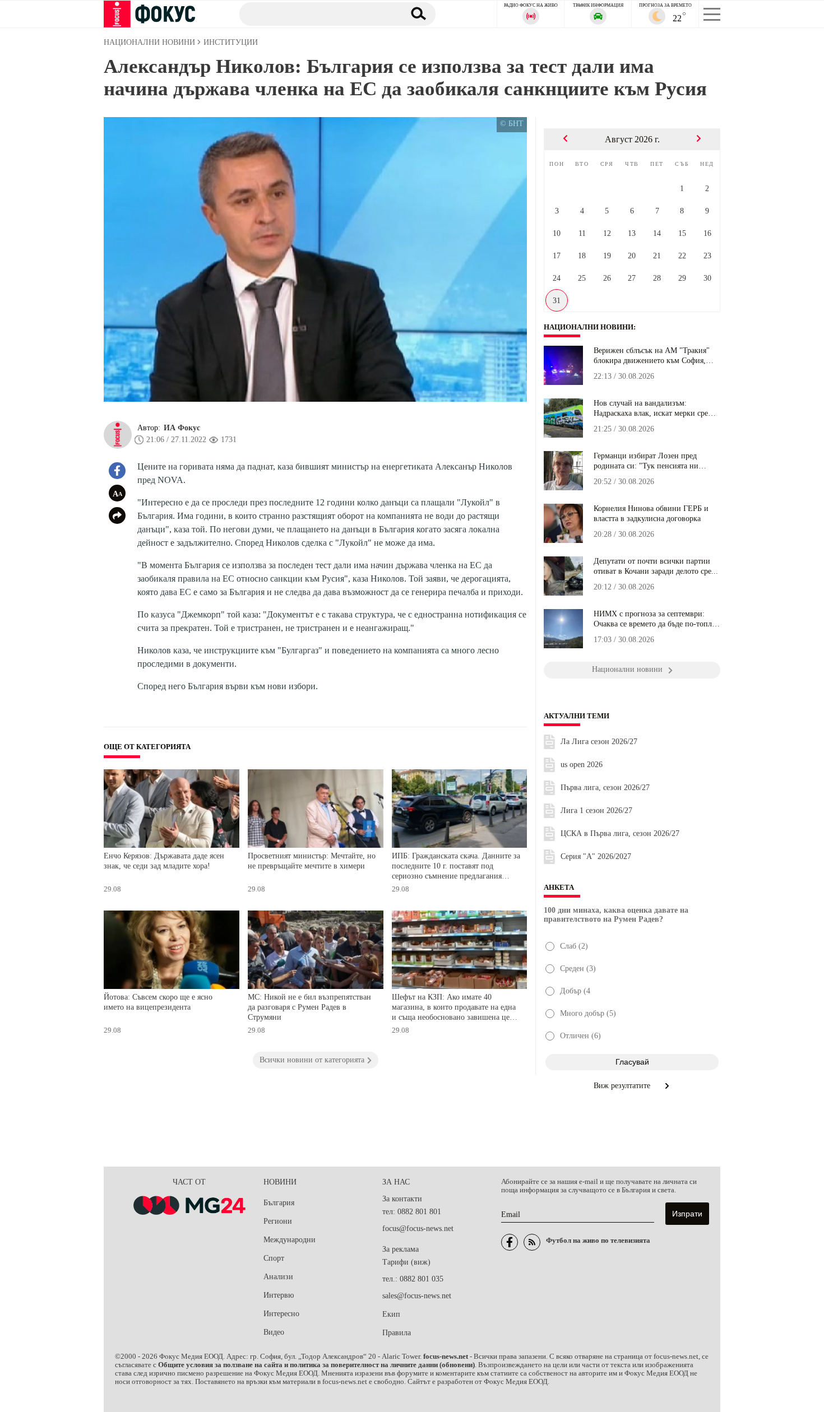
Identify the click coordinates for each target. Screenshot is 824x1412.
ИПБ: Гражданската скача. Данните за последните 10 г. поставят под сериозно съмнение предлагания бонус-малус (456, 867)
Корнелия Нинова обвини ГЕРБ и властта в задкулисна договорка (651, 513)
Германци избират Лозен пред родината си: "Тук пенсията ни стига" (646, 461)
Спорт (273, 1258)
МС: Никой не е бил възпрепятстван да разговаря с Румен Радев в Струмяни (309, 1007)
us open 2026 (582, 764)
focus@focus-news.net (417, 1228)
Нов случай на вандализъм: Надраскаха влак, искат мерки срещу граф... (656, 408)
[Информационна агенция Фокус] (509, 1242)
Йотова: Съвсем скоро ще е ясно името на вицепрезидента (158, 1002)
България (278, 1203)
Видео (273, 1332)
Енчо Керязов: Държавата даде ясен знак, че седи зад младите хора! (164, 861)
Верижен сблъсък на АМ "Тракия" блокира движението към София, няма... (652, 355)
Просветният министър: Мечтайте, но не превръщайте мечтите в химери (312, 861)
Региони (277, 1221)
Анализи (278, 1276)
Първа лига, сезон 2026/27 (605, 787)
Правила (396, 1333)
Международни (289, 1240)
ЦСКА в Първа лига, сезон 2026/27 (620, 833)
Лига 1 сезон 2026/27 (596, 810)
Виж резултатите (623, 1085)
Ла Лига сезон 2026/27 (599, 741)
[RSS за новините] (532, 1242)
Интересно (281, 1313)
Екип (391, 1314)
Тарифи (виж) (406, 1262)
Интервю (278, 1295)
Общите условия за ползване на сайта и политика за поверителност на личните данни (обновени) (316, 1365)
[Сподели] (117, 515)
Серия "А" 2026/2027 (596, 856)
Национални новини (588, 327)
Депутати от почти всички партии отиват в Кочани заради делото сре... (656, 566)
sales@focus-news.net (416, 1296)
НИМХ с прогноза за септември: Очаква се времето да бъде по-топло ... (655, 619)
